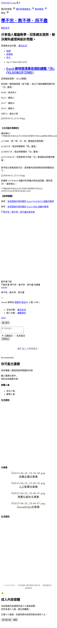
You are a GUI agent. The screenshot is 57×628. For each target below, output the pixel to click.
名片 (8, 57)
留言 (23, 302)
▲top (3, 317)
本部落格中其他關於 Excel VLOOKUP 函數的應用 (30, 201)
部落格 (9, 54)
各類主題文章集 (28, 476)
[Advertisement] (28, 245)
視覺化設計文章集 (28, 496)
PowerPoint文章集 (28, 507)
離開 (15, 620)
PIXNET (12, 585)
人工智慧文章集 (28, 486)
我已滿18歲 (6, 620)
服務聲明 (28, 588)
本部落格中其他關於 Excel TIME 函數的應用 (28, 207)
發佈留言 (5, 339)
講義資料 (21, 313)
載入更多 (5, 323)
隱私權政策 (47, 585)
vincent (4, 287)
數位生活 (23, 46)
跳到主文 (5, 28)
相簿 (8, 51)
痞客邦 (18, 302)
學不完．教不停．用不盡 (24, 20)
